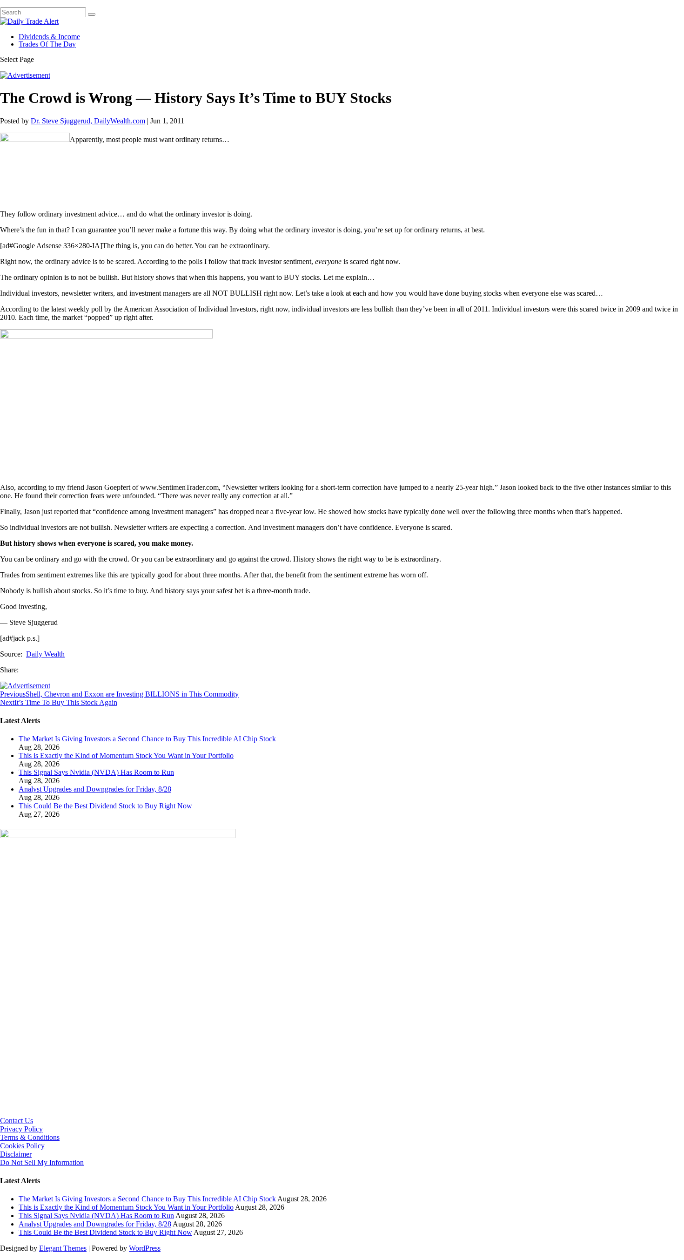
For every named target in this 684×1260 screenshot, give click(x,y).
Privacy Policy (21, 1129)
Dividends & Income (49, 37)
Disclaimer (16, 1154)
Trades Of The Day (47, 44)
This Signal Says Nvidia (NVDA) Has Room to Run (96, 772)
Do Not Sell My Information (42, 1162)
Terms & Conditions (30, 1137)
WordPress (145, 1248)
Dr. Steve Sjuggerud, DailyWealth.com (88, 121)
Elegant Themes (63, 1248)
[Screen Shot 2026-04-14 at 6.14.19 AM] (117, 836)
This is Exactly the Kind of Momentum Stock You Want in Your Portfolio (126, 755)
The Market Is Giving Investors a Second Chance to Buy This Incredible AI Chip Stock (147, 739)
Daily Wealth (45, 654)
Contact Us (16, 1121)
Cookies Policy (22, 1146)
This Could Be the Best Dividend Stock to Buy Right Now (105, 806)
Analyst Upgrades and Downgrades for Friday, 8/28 (95, 789)
